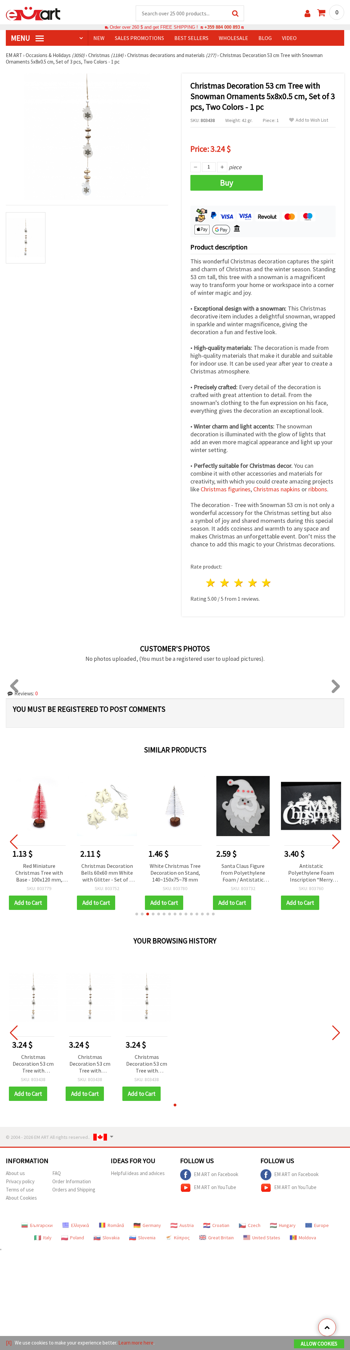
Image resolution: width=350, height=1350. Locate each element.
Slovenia (147, 1238)
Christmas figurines (226, 489)
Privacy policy (20, 1181)
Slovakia (111, 1238)
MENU (21, 38)
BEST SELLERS (191, 38)
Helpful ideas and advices (138, 1173)
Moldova (307, 1238)
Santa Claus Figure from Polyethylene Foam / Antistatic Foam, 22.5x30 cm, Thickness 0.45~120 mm (243, 873)
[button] (136, 914)
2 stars (225, 583)
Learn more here (135, 1342)
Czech (254, 1225)
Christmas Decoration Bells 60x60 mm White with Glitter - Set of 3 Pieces (107, 873)
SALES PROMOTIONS (139, 38)
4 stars (253, 583)
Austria (186, 1225)
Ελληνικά (80, 1225)
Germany (152, 1225)
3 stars (239, 583)
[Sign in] (307, 13)
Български (41, 1225)
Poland (77, 1238)
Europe (321, 1225)
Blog (265, 38)
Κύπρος (182, 1238)
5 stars (267, 583)
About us (15, 1173)
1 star (211, 583)
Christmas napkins (276, 489)
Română (116, 1225)
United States (266, 1238)
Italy (47, 1238)
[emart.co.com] (33, 13)
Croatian (220, 1225)
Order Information (71, 1181)
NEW (99, 38)
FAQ (56, 1173)
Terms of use (20, 1189)
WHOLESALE (233, 38)
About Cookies (21, 1198)
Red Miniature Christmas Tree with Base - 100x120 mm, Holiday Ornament (39, 873)
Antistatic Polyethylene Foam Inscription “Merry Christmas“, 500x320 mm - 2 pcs (311, 873)
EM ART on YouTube (215, 1187)
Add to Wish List (312, 120)
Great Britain (221, 1238)
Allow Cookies (319, 1343)
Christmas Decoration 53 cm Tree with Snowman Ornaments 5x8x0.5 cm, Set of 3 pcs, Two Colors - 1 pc (33, 1064)
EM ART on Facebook (216, 1174)
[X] (9, 1342)
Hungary (287, 1225)
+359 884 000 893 (222, 27)
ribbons (317, 489)
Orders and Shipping (73, 1189)
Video (289, 38)
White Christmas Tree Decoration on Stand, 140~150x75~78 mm (175, 872)
